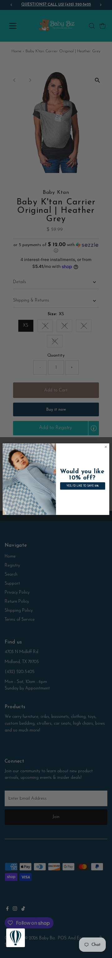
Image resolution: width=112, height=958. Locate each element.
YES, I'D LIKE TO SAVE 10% (83, 486)
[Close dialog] (105, 446)
